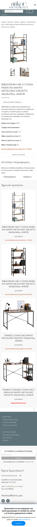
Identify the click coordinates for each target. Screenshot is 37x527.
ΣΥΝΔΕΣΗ (4, 15)
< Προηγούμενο (9, 177)
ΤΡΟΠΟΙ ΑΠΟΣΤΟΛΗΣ (9, 425)
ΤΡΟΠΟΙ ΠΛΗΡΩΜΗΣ (9, 422)
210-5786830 (9, 486)
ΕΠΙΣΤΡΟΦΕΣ (6, 417)
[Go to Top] (34, 409)
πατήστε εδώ (29, 462)
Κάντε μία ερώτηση (18, 154)
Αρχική (3, 22)
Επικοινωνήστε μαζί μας (9, 475)
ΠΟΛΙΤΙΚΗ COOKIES (9, 432)
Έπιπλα (16, 22)
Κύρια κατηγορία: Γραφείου (12, 102)
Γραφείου (23, 22)
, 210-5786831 (18, 486)
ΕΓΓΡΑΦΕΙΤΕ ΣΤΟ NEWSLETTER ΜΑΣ (18, 451)
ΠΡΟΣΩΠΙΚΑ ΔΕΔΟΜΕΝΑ (10, 435)
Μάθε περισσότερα (24, 519)
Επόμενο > (27, 177)
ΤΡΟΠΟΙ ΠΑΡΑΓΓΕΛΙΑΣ (10, 420)
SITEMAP (5, 440)
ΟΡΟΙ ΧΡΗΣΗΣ (7, 438)
